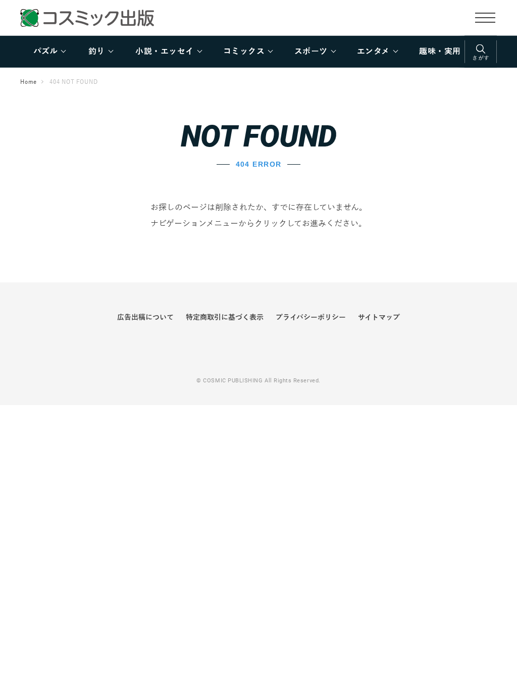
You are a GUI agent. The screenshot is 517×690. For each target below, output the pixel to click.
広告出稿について (145, 317)
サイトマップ (379, 317)
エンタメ (373, 51)
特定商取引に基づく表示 (225, 317)
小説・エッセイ (164, 51)
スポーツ (311, 51)
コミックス (244, 51)
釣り (96, 51)
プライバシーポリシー (311, 317)
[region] (258, 51)
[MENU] (485, 17)
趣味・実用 (439, 51)
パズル (45, 51)
